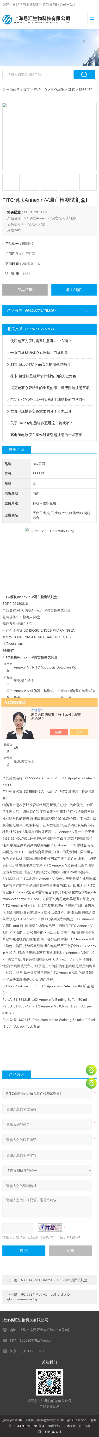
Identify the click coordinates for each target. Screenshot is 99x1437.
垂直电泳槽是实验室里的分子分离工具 (41, 411)
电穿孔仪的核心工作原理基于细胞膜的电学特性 (48, 399)
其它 (71, 90)
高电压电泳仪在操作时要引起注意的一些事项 (46, 435)
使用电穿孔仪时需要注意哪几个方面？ (41, 341)
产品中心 (40, 90)
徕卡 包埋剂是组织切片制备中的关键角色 (43, 376)
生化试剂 (57, 90)
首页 (26, 90)
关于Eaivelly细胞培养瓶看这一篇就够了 (41, 423)
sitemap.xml (53, 1431)
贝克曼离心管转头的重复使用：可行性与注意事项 (50, 388)
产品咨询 (25, 290)
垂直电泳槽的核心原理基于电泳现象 (39, 352)
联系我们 (74, 290)
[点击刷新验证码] (50, 1227)
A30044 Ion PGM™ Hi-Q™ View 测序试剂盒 (54, 1280)
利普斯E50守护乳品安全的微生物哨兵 (40, 364)
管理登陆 (54, 1426)
